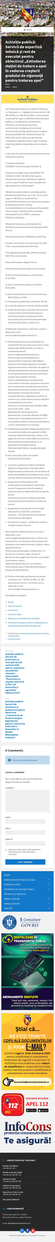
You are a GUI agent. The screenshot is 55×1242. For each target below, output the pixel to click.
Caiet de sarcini (15, 606)
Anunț (10, 602)
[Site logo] (27, 21)
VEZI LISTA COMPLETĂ (11, 1200)
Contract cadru (15, 614)
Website (9, 839)
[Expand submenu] (49, 880)
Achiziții (46, 633)
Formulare (13, 610)
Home (7, 87)
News (15, 87)
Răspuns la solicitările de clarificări (24, 618)
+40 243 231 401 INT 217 (12, 1194)
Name (8, 817)
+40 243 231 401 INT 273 (12, 1175)
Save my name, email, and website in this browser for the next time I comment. (24, 851)
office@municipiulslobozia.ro (19, 1223)
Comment (10, 788)
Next (7, 698)
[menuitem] (27, 875)
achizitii (11, 639)
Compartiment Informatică (30, 633)
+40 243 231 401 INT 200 (12, 1181)
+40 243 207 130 (9, 1168)
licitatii (17, 639)
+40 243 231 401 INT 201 (12, 1188)
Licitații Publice (14, 636)
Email (8, 828)
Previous (9, 651)
